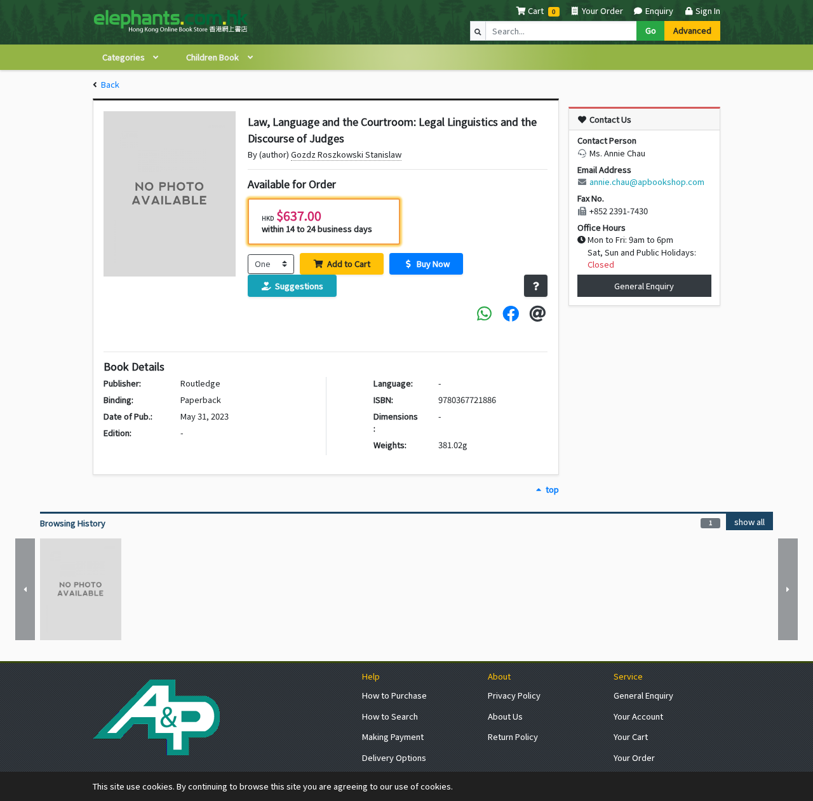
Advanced (692, 30)
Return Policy (513, 736)
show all (749, 522)
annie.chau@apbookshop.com (646, 181)
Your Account (638, 716)
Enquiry (658, 10)
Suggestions (298, 286)
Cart (536, 10)
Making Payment (393, 736)
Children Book (213, 57)
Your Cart (631, 736)
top (551, 489)
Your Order (601, 10)
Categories (124, 57)
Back (110, 84)
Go (650, 30)
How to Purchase (394, 695)
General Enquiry (644, 286)
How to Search (390, 716)
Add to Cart (347, 263)
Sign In (707, 10)
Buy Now (432, 263)
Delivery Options (394, 757)
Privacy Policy (514, 695)
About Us (505, 716)
